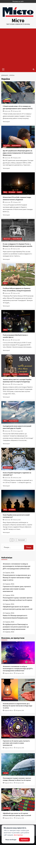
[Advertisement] (18, 47)
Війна (5, 192)
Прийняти (24, 839)
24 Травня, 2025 (17, 158)
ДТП (5, 661)
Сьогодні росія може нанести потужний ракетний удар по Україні (17, 427)
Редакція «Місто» (8, 673)
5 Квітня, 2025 (16, 249)
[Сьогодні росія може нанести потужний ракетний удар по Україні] (18, 412)
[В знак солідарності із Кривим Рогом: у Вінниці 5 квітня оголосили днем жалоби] (18, 230)
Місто (18, 20)
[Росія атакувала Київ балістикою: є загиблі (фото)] (18, 321)
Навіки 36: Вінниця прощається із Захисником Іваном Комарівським (15, 616)
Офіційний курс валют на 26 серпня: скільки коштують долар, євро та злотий (17, 608)
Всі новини (7, 101)
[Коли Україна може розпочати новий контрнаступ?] (18, 501)
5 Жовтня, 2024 (16, 520)
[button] (3, 69)
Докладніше (18, 835)
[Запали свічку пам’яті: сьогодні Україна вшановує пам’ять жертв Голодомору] (18, 365)
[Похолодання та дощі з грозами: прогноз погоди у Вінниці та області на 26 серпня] (18, 764)
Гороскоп (6, 736)
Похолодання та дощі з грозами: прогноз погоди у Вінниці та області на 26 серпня (17, 599)
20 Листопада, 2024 (18, 431)
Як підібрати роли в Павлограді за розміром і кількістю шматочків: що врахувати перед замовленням (16, 626)
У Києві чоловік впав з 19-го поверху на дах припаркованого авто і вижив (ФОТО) (18, 107)
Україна (19, 192)
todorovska (7, 111)
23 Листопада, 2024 (18, 384)
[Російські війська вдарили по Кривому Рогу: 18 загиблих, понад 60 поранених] (18, 274)
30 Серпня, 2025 (17, 111)
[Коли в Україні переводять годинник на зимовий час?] (18, 459)
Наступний (21, 540)
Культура (14, 374)
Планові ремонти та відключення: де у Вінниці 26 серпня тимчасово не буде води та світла (17, 577)
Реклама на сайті (18, 1)
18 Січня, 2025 (16, 340)
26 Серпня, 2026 (20, 673)
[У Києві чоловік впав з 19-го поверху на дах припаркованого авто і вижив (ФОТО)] (18, 92)
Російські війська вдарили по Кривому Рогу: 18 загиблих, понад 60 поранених (17, 289)
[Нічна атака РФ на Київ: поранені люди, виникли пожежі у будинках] (18, 183)
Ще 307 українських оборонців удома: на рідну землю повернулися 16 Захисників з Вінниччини (18, 153)
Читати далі (6, 121)
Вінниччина (7, 239)
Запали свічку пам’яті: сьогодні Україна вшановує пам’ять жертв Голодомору (17, 380)
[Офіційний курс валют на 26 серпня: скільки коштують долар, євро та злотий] (18, 799)
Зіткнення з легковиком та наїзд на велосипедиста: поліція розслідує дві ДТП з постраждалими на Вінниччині (16, 566)
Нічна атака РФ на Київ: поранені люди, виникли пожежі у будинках (17, 198)
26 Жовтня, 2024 (17, 478)
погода (6, 773)
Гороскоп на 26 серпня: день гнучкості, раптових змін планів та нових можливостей (17, 589)
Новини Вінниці (16, 145)
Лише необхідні (10, 839)
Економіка (7, 808)
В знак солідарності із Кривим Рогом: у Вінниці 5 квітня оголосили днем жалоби (17, 245)
